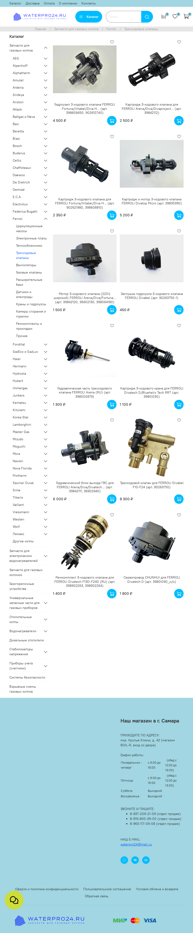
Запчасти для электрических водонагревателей (23, 556)
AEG (16, 58)
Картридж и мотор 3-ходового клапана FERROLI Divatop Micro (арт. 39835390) (152, 201)
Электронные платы (31, 238)
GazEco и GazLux (25, 351)
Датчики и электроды (24, 294)
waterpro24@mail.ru (136, 844)
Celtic (17, 160)
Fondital (19, 344)
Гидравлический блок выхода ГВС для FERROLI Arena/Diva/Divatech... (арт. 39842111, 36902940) (85, 487)
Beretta (18, 131)
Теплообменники (29, 245)
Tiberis (18, 497)
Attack (17, 109)
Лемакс (18, 534)
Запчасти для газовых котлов (76, 29)
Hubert (18, 381)
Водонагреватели (22, 631)
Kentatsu (19, 403)
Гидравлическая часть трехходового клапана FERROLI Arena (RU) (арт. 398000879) (84, 392)
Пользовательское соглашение (107, 889)
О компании (68, 3)
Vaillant (18, 505)
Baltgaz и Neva (24, 117)
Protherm (20, 475)
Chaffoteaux (22, 168)
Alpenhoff (20, 66)
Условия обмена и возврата (157, 889)
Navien (18, 461)
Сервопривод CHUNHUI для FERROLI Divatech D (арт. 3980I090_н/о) (152, 579)
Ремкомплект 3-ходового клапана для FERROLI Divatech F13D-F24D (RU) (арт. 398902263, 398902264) (84, 581)
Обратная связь (96, 896)
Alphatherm (21, 73)
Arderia (18, 87)
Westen (18, 519)
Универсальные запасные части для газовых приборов (24, 603)
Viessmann (21, 512)
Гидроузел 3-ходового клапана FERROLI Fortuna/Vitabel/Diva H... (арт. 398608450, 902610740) (84, 108)
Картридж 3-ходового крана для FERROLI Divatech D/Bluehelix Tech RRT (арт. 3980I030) (151, 392)
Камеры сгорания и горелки (31, 313)
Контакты (88, 3)
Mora (16, 454)
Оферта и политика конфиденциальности (46, 889)
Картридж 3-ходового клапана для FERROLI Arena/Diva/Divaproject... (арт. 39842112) (152, 108)
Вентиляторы (26, 265)
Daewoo (19, 175)
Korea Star (20, 417)
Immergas (20, 388)
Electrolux (20, 204)
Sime (16, 490)
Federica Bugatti (25, 211)
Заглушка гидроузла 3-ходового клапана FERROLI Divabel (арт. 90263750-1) (152, 296)
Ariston (18, 102)
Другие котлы (23, 541)
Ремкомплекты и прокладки (29, 326)
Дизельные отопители (26, 640)
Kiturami (19, 410)
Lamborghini (22, 424)
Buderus (19, 153)
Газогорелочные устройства (21, 586)
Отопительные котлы (20, 619)
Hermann (19, 366)
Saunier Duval (23, 483)
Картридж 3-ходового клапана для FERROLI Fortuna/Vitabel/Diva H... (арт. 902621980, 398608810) (85, 203)
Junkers (18, 395)
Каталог (15, 3)
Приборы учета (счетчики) (21, 665)
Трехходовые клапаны (26, 255)
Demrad (18, 189)
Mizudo (18, 439)
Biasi (16, 138)
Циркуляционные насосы (29, 228)
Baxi (16, 124)
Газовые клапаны (29, 272)
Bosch (17, 146)
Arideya (18, 95)
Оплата (49, 3)
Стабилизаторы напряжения (21, 651)
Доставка (33, 3)
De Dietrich (21, 182)
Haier (17, 359)
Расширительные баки (29, 282)
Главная (40, 29)
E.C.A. (17, 197)
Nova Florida (22, 468)
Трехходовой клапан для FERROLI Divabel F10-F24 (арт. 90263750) (152, 485)
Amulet (18, 80)
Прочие (22, 336)
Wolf (16, 526)
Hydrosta (19, 373)
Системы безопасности (27, 677)
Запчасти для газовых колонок (26, 572)
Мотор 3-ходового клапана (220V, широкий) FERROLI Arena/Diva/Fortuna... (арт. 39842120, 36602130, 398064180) (85, 298)
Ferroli (111, 29)
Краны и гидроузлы (31, 304)
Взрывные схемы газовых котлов (22, 689)
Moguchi (19, 446)
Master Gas (21, 432)
